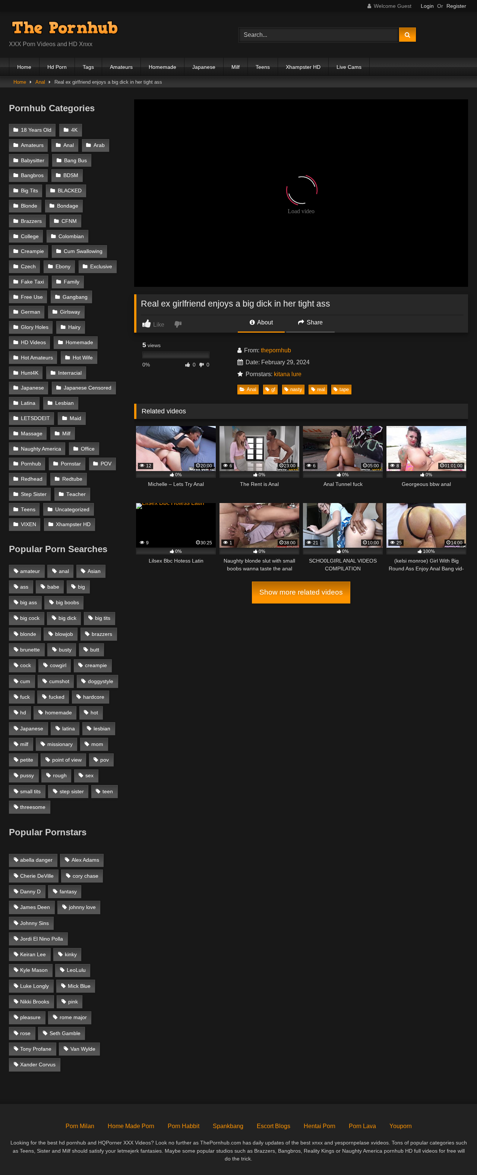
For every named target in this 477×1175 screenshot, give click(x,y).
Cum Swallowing (83, 251)
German (30, 312)
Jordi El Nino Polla (41, 939)
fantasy (68, 891)
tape (344, 389)
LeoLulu (76, 970)
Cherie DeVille (37, 876)
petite (26, 760)
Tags (88, 67)
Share (314, 322)
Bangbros (32, 175)
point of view (67, 760)
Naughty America (41, 449)
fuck (25, 697)
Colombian (71, 236)
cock (25, 665)
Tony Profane (35, 1049)
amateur (30, 571)
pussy (27, 775)
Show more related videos (301, 592)
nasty (296, 389)
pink (73, 1002)
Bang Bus (75, 160)
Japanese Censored (87, 388)
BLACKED (70, 190)
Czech (28, 266)
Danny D (30, 891)
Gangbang (75, 297)
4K (74, 130)
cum (25, 681)
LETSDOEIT (35, 418)
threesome (32, 807)
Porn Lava (362, 1126)
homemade (58, 712)
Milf (235, 67)
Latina (28, 403)
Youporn (400, 1126)
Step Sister (34, 494)
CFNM (69, 221)
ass (24, 587)
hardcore (93, 697)
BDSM (70, 175)
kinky (71, 954)
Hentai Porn (319, 1126)
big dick (67, 618)
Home (24, 67)
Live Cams (349, 67)
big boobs (67, 602)
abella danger (36, 860)
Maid (75, 418)
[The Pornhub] (65, 29)
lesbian (102, 728)
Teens (263, 67)
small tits (30, 791)
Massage (31, 433)
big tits (102, 618)
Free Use (32, 297)
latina (68, 728)
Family (71, 282)
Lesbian (64, 403)
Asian (94, 571)
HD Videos (33, 342)
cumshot (59, 681)
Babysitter (32, 160)
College (30, 236)
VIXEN (28, 524)
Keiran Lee (33, 954)
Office (88, 449)
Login (427, 6)
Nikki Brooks (34, 1002)
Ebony (63, 266)
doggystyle (100, 681)
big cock (30, 618)
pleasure (30, 1017)
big (81, 587)
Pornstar (71, 464)
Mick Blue (79, 986)
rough (60, 775)
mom (97, 744)
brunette (30, 650)
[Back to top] (454, 1153)
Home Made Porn (131, 1126)
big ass (28, 602)
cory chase (85, 876)
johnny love (82, 907)
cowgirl (58, 665)
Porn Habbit (183, 1126)
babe (53, 587)
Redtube (72, 479)
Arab (99, 145)
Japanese (203, 67)
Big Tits (29, 190)
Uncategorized (72, 509)
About (264, 322)
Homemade (162, 67)
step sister (72, 791)
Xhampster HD (303, 67)
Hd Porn (57, 67)
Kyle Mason (34, 970)
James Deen (35, 907)
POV (106, 464)
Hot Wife (83, 358)
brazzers (102, 634)
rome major (73, 1017)
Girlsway (70, 312)
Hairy (74, 327)
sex (89, 775)
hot (94, 712)
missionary (60, 744)
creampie (96, 665)
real (321, 389)
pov (104, 760)
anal (64, 571)
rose (25, 1033)
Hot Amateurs (37, 358)
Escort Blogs (273, 1126)
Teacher (76, 494)
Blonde (29, 206)
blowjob (64, 634)
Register (456, 6)
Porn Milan (80, 1126)
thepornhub (276, 350)
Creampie (32, 251)
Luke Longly (34, 986)
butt (94, 650)
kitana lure (287, 374)
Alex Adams (85, 860)
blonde (28, 634)
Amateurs (121, 67)
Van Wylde (82, 1049)
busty (65, 650)
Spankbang (228, 1126)
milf (24, 744)
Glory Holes (34, 327)
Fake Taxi (32, 282)
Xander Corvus (38, 1064)
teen (107, 791)
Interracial (70, 373)
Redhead (31, 479)
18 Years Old (36, 130)
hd (23, 712)
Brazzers (31, 221)
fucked (56, 697)
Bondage (67, 206)
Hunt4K (29, 373)
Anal (40, 82)
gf (273, 389)
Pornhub (31, 464)
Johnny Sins (34, 923)
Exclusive (101, 266)
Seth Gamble (65, 1033)
